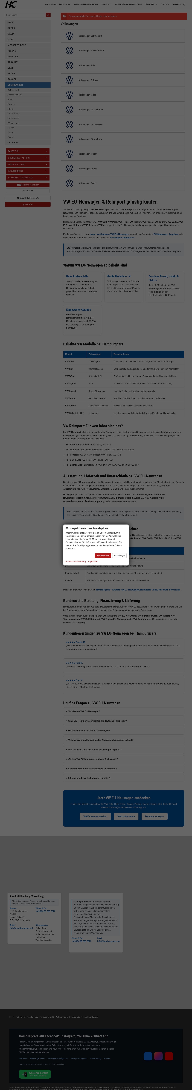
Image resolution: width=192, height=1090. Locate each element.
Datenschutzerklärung (75, 561)
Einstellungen (119, 555)
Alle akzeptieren (103, 555)
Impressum (93, 561)
